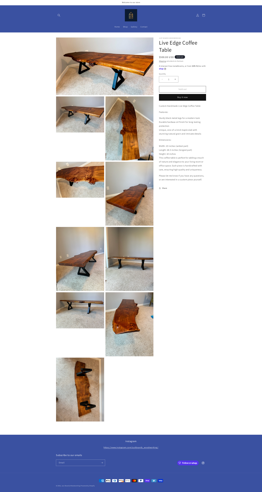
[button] (59, 15)
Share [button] (164, 188)
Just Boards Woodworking (71, 486)
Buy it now (182, 97)
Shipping (162, 61)
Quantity (162, 74)
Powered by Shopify (88, 486)
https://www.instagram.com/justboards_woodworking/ (131, 447)
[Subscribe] (102, 463)
